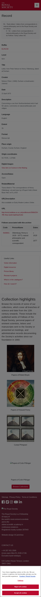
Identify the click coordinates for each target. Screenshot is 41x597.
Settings (20, 580)
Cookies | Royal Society (27, 576)
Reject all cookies (20, 587)
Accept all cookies (20, 593)
